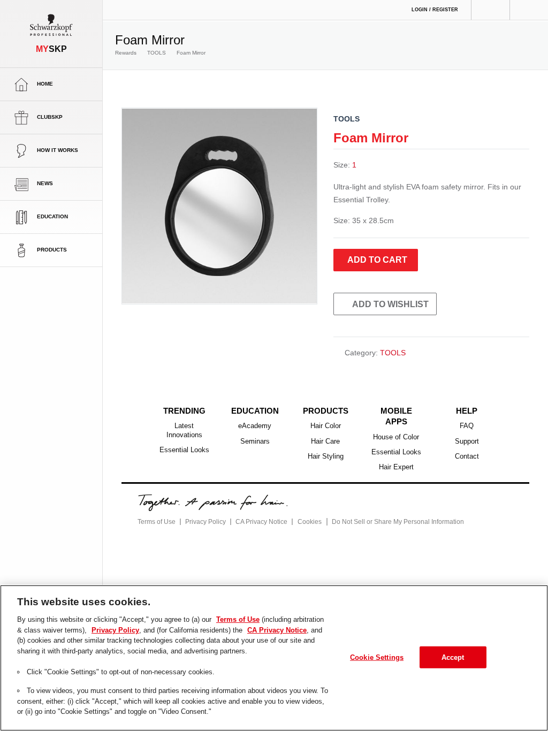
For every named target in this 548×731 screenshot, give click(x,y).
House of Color (396, 426)
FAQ (467, 426)
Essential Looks (184, 450)
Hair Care (325, 441)
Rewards (125, 53)
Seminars (255, 441)
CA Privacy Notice (257, 510)
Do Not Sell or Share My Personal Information (388, 510)
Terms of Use (155, 510)
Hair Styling (326, 456)
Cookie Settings (377, 656)
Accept (453, 656)
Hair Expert (396, 456)
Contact (466, 456)
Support (467, 441)
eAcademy (255, 426)
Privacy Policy (202, 510)
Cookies (303, 510)
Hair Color (325, 426)
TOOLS (151, 53)
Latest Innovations (184, 430)
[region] (274, 658)
